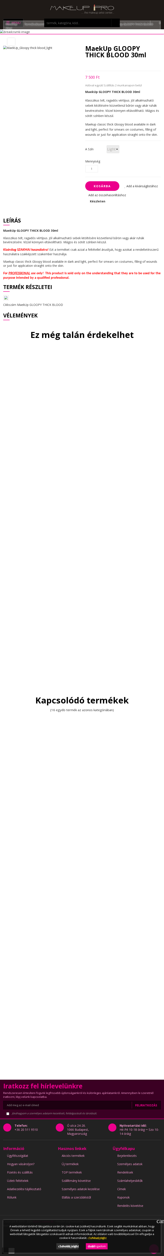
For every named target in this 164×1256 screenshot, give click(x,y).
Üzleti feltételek (17, 1181)
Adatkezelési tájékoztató (24, 1189)
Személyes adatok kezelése (81, 1189)
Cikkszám (9, 305)
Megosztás (86, 64)
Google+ (101, 64)
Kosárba (102, 186)
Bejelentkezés (127, 1156)
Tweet (94, 64)
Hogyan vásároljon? (20, 1164)
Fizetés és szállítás (20, 1172)
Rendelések (125, 1172)
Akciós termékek (73, 1156)
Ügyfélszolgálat (17, 1156)
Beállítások (68, 1246)
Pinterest (109, 64)
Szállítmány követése (76, 1181)
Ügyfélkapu (124, 1148)
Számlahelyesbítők (130, 1181)
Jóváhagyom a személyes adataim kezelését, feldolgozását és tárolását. (54, 1113)
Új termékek (70, 1164)
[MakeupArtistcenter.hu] (82, 9)
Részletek (96, 1238)
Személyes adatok (129, 1164)
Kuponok (123, 1197)
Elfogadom (97, 1246)
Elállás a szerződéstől (76, 1197)
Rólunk (11, 1197)
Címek (121, 1189)
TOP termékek (72, 1172)
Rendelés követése (130, 1206)
